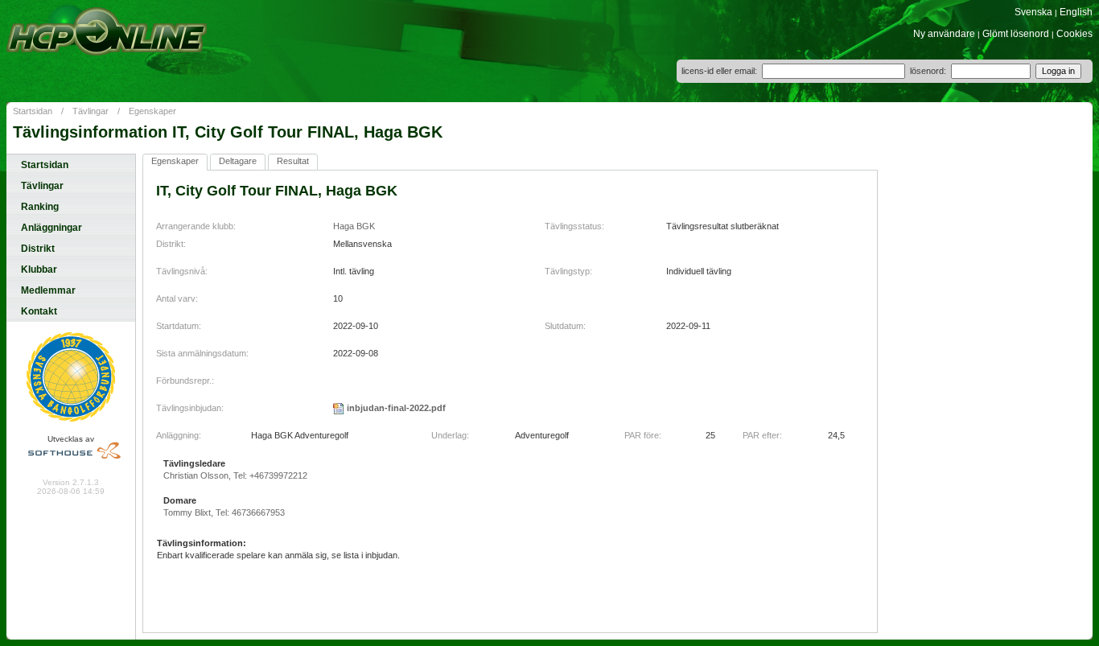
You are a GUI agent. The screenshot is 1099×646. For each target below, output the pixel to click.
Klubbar (39, 269)
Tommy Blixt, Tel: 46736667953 (224, 512)
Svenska (1033, 12)
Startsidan (32, 111)
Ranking (40, 206)
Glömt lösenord (1015, 33)
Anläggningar (51, 227)
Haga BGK (354, 226)
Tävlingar (90, 111)
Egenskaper (152, 111)
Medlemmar (48, 290)
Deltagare (238, 161)
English (1076, 12)
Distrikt (38, 248)
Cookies (1074, 33)
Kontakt (39, 311)
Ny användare (944, 33)
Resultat (293, 161)
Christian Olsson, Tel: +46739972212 (235, 475)
